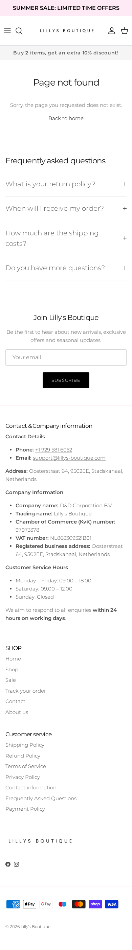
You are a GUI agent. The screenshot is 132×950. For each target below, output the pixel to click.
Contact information (31, 787)
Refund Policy (22, 755)
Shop (11, 669)
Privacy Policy (22, 777)
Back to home (66, 118)
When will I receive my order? (54, 208)
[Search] (22, 30)
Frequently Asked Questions (40, 798)
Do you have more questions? (55, 268)
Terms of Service (25, 766)
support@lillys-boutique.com (69, 458)
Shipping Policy (24, 745)
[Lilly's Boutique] (66, 31)
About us (16, 712)
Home (13, 658)
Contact (15, 701)
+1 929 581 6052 (53, 449)
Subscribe (66, 380)
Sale (10, 680)
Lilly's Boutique (35, 926)
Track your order (25, 691)
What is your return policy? (50, 184)
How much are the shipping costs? (52, 238)
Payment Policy (25, 809)
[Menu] (7, 30)
